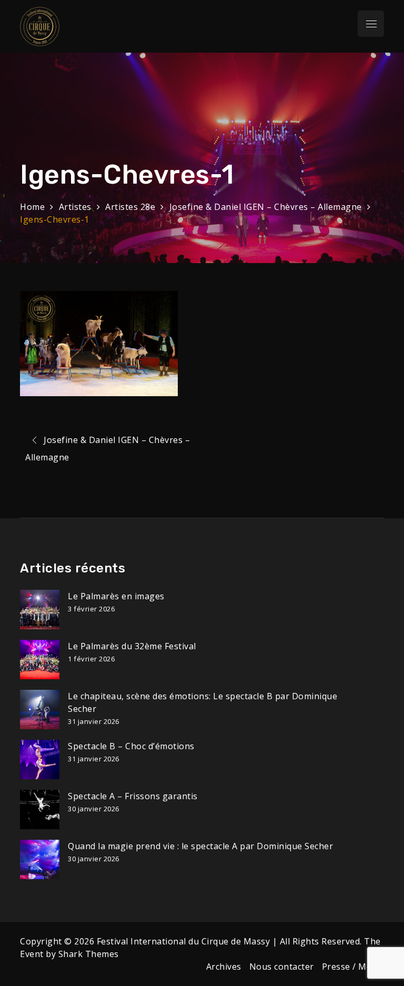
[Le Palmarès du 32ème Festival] (39, 659)
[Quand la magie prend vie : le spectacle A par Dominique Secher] (39, 859)
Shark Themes (88, 954)
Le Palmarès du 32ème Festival (132, 646)
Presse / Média (353, 966)
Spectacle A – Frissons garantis (133, 796)
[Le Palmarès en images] (39, 609)
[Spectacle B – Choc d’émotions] (39, 759)
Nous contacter (281, 966)
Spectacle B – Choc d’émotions (131, 746)
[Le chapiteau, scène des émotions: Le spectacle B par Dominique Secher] (39, 709)
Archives (223, 966)
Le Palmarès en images (116, 596)
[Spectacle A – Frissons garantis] (39, 809)
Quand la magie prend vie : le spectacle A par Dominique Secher (200, 846)
